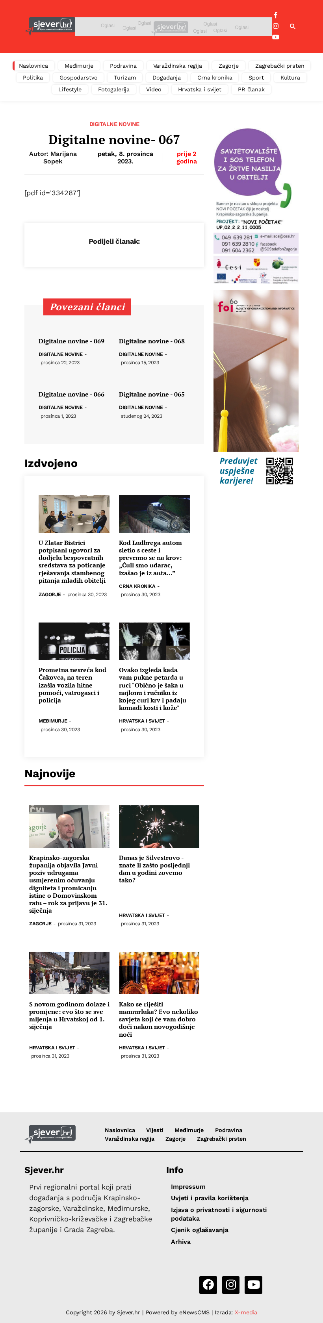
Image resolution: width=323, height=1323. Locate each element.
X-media (246, 1312)
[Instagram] (275, 26)
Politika (33, 77)
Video (153, 89)
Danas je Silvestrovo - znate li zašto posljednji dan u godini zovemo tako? (154, 869)
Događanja (166, 77)
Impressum (188, 1186)
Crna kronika (214, 77)
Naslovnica (33, 66)
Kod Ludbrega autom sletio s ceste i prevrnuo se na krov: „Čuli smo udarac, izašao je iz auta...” (150, 558)
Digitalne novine (114, 124)
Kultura (290, 77)
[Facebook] (275, 15)
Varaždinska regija (177, 66)
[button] (293, 26)
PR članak (251, 89)
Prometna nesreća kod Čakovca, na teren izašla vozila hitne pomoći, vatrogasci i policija (72, 685)
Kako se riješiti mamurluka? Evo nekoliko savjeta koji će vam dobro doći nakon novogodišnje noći (158, 1019)
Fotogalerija (114, 89)
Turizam (125, 77)
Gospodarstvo (78, 77)
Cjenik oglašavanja (199, 1230)
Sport (256, 77)
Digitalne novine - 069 (71, 341)
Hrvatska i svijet (200, 89)
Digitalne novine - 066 (71, 394)
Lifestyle (70, 89)
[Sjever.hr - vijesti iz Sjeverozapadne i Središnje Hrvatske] (49, 26)
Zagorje (229, 66)
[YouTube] (275, 37)
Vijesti (154, 1130)
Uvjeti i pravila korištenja (210, 1198)
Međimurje (79, 66)
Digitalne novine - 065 (152, 394)
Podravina (123, 66)
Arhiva (181, 1241)
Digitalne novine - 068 (152, 341)
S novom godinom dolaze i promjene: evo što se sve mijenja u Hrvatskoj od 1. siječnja (69, 1016)
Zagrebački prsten (279, 66)
